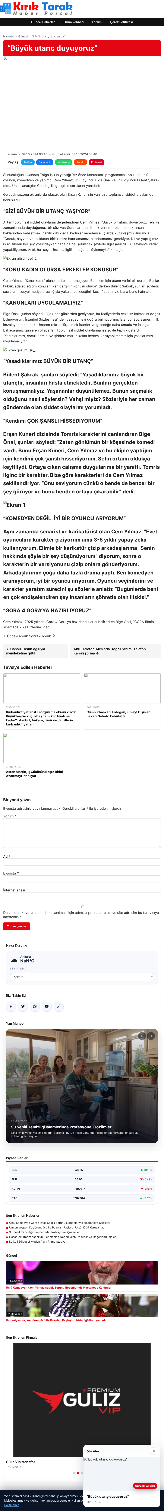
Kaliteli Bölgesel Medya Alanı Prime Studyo (37, 1241)
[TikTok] (59, 1007)
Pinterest (96, 162)
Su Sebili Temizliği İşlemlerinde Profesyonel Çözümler (44, 1232)
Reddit (80, 162)
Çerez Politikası (121, 22)
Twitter (28, 162)
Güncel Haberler (43, 22)
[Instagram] (35, 1007)
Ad (6, 856)
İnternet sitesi (14, 890)
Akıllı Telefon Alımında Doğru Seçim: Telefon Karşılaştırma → (109, 651)
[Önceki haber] (142, 1036)
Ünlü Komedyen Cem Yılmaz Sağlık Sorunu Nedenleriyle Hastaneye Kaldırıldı (59, 1222)
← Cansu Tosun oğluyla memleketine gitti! (25, 651)
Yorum (9, 816)
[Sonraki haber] (151, 1036)
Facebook (45, 162)
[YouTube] (47, 1007)
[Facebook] (11, 1007)
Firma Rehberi (73, 22)
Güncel (23, 36)
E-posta (11, 873)
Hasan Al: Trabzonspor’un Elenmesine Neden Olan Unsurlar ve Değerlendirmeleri (63, 1237)
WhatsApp (64, 162)
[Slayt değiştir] (74, 1473)
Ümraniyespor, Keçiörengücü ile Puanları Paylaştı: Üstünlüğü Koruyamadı (57, 1227)
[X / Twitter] (23, 1007)
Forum (97, 22)
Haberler (9, 36)
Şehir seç (17, 968)
